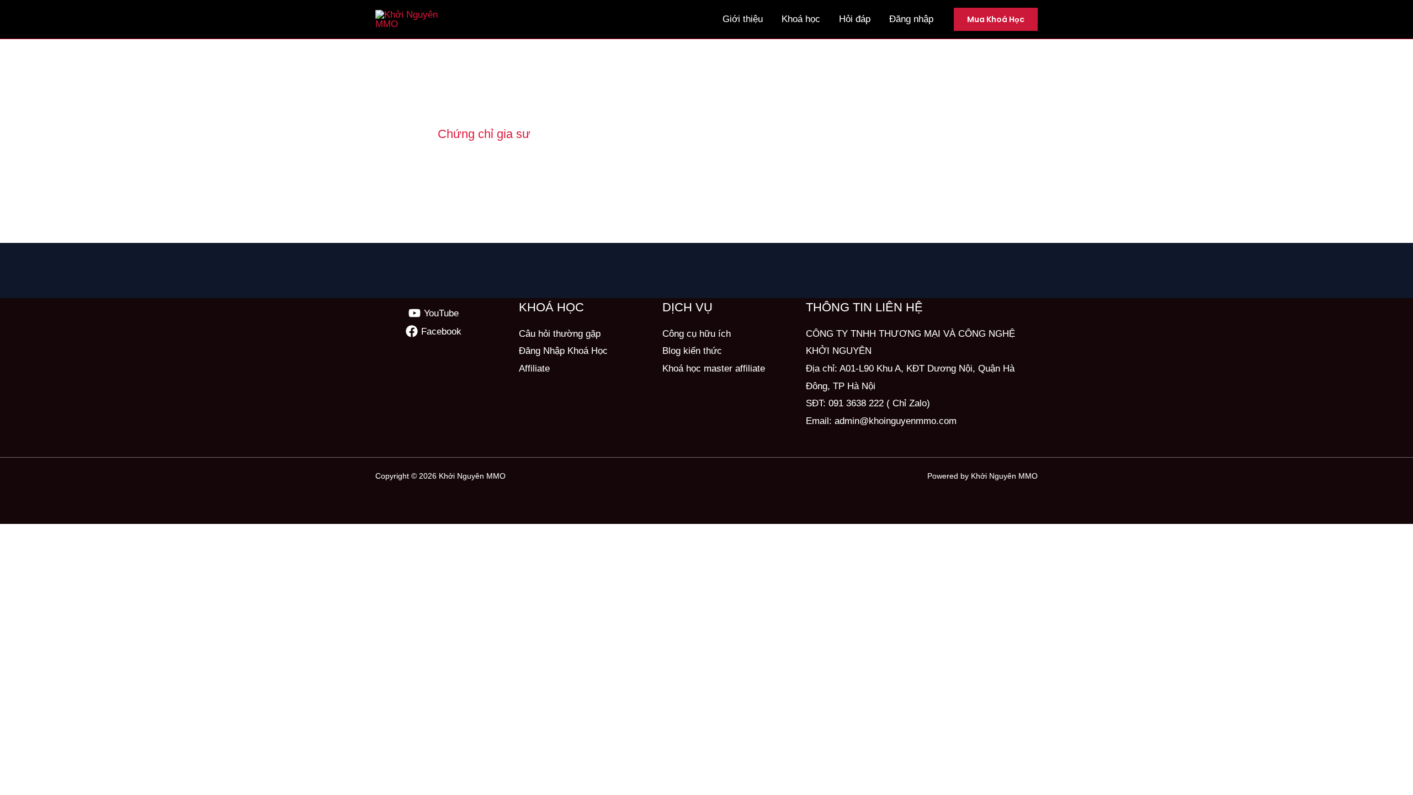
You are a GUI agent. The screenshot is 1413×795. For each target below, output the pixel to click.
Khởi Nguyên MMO (472, 475)
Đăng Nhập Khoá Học (563, 351)
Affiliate (534, 368)
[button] (996, 19)
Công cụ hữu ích (696, 333)
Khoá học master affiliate (713, 368)
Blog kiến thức (692, 351)
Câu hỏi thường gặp (560, 333)
